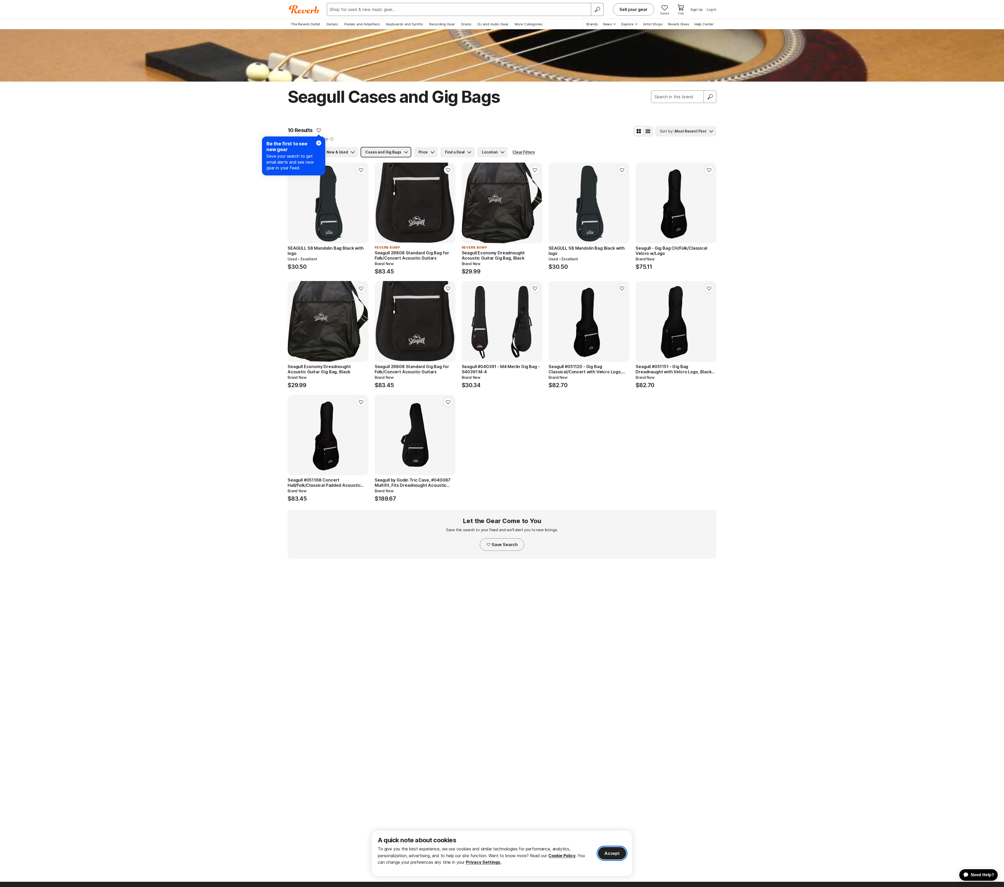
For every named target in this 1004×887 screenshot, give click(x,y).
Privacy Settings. (483, 862)
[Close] (318, 143)
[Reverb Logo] (304, 9)
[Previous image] (295, 203)
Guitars (332, 24)
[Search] (597, 9)
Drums (466, 24)
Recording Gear (442, 24)
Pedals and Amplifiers (362, 24)
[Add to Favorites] (319, 130)
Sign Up (697, 9)
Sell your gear (633, 9)
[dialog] (502, 853)
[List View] (648, 131)
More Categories (529, 24)
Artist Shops (653, 24)
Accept (612, 853)
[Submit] (710, 96)
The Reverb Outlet (305, 24)
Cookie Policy (561, 855)
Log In (711, 9)
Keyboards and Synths (404, 24)
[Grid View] (639, 131)
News (607, 24)
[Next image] (361, 203)
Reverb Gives (678, 24)
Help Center (704, 24)
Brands (592, 24)
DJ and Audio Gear (493, 24)
